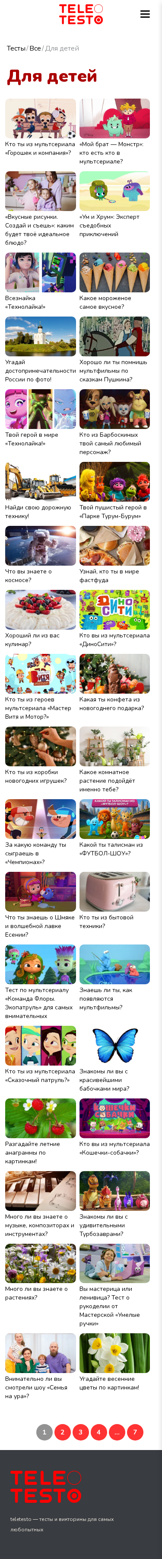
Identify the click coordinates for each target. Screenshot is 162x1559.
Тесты (16, 48)
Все (35, 48)
